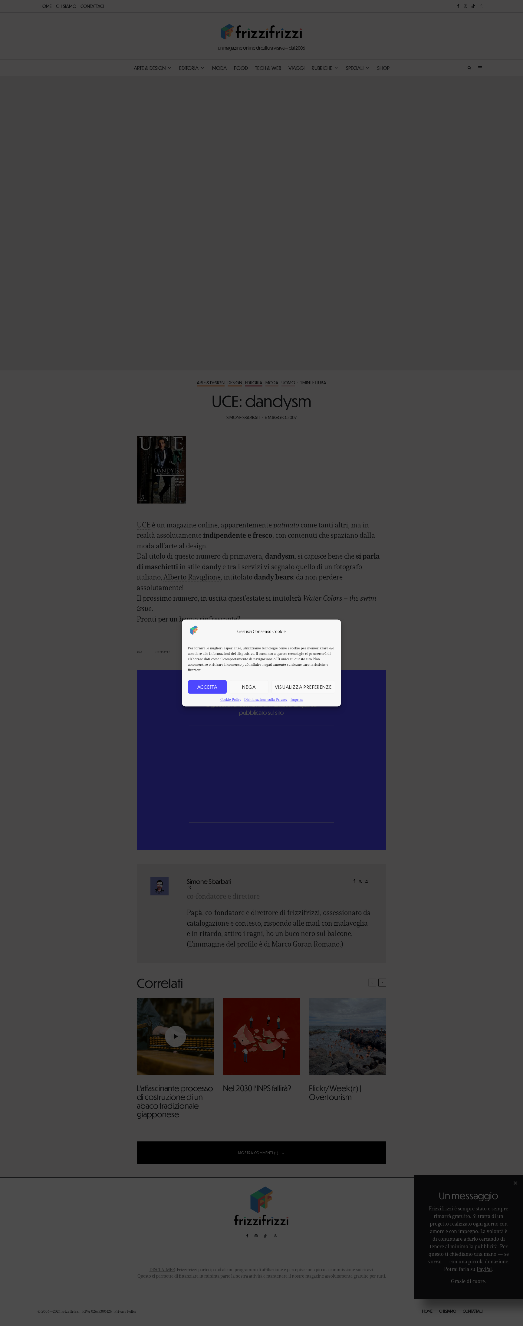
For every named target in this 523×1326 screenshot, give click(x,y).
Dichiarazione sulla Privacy (266, 699)
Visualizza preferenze (303, 687)
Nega (249, 687)
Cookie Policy (230, 699)
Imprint (297, 699)
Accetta (207, 687)
